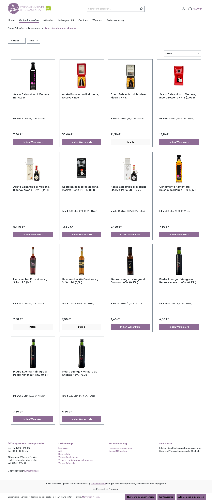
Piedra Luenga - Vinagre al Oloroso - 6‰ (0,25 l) (128, 281)
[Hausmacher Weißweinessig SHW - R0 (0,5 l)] (82, 261)
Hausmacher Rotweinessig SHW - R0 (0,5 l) (30, 281)
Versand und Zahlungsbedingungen (75, 460)
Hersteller (15, 40)
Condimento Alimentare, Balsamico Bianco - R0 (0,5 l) (177, 188)
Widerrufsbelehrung (68, 457)
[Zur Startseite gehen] (29, 8)
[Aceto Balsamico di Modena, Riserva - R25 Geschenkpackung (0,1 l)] (82, 76)
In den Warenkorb (33, 142)
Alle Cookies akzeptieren (191, 497)
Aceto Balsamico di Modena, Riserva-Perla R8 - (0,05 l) (80, 188)
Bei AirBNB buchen (118, 451)
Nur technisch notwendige (140, 497)
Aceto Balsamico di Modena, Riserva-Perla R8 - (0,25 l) (129, 188)
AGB (60, 451)
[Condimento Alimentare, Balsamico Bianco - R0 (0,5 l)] (179, 168)
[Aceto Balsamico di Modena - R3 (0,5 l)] (33, 76)
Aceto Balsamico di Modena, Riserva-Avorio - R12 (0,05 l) (177, 96)
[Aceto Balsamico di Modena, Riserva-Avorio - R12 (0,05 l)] (179, 76)
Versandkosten (98, 483)
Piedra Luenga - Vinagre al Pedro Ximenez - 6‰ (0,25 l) (177, 281)
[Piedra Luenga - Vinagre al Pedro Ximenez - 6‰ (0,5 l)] (33, 353)
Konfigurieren (166, 497)
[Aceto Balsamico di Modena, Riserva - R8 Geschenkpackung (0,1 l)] (130, 76)
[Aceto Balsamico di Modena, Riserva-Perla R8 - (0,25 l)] (130, 168)
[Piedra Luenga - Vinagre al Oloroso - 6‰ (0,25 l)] (130, 261)
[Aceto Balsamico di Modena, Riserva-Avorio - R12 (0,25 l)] (33, 168)
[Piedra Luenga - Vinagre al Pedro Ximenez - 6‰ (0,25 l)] (179, 261)
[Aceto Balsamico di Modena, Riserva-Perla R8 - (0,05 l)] (82, 168)
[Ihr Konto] (183, 8)
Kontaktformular (31, 471)
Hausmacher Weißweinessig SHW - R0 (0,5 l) (80, 281)
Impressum (63, 448)
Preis (31, 40)
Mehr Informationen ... (91, 497)
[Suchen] (141, 9)
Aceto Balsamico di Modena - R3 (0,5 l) (32, 96)
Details (130, 142)
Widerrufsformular (67, 463)
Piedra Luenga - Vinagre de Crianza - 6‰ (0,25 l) (79, 373)
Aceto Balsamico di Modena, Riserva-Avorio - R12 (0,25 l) (31, 188)
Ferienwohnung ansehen (120, 448)
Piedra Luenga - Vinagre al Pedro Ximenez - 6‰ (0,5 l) (31, 373)
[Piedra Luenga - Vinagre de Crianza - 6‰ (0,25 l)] (82, 353)
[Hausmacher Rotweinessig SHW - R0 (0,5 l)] (33, 261)
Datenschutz (64, 454)
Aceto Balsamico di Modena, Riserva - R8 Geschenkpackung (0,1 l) (129, 96)
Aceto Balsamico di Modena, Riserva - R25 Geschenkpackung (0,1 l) (80, 96)
